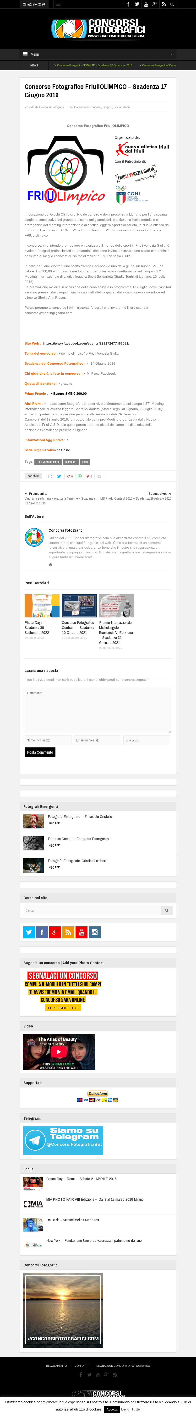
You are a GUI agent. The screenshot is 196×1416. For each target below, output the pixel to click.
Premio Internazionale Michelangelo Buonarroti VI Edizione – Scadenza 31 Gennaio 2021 (116, 632)
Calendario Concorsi (87, 107)
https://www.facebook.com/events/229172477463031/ (86, 343)
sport (85, 462)
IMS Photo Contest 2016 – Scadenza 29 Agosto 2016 (135, 496)
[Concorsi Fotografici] (98, 29)
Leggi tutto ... (55, 823)
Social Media (122, 107)
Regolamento (56, 1366)
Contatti (81, 1366)
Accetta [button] (112, 1409)
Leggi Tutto (130, 1409)
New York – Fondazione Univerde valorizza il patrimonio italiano (94, 1240)
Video (28, 1026)
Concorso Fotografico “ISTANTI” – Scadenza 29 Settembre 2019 (77, 65)
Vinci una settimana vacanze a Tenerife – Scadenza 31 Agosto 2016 (60, 498)
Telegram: (32, 1118)
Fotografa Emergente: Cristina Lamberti (77, 860)
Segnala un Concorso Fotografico (123, 1366)
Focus (28, 1169)
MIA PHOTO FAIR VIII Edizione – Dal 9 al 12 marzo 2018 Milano (95, 1199)
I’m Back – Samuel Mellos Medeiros (72, 1219)
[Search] (167, 910)
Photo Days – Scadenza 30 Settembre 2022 (37, 627)
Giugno (107, 107)
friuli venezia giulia (48, 462)
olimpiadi (70, 462)
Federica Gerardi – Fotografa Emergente (78, 838)
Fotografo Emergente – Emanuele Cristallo (80, 816)
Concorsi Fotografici (66, 530)
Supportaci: (33, 1082)
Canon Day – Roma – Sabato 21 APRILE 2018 (81, 1178)
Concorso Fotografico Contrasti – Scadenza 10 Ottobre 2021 (78, 627)
